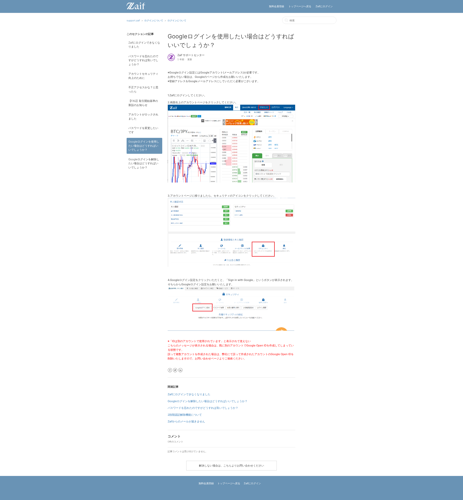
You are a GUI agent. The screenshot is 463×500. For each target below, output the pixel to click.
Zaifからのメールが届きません (186, 421)
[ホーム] (136, 8)
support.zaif (133, 20)
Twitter (175, 370)
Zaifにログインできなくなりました (144, 44)
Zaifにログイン (324, 6)
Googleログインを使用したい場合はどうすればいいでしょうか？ (143, 145)
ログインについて (153, 20)
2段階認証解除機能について (185, 414)
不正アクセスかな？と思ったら (143, 89)
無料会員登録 (276, 6)
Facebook (170, 370)
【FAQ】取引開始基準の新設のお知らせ (143, 103)
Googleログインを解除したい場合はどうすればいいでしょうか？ (143, 163)
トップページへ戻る (299, 6)
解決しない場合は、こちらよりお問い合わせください (231, 465)
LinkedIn (180, 370)
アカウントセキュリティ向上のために (143, 76)
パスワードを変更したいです (143, 130)
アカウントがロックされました (143, 116)
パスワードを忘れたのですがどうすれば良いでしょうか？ (143, 60)
